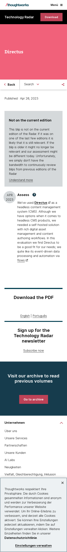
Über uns (10, 431)
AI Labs (9, 460)
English (25, 316)
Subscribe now (33, 350)
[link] (51, 17)
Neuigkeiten (12, 467)
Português (40, 316)
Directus (40, 202)
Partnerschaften (15, 445)
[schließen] (62, 483)
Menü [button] (54, 4)
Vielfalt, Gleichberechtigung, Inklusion (30, 474)
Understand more (21, 180)
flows (21, 260)
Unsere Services (15, 438)
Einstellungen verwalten (33, 545)
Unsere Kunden (15, 453)
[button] (34, 195)
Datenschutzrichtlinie (20, 538)
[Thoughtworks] (17, 5)
